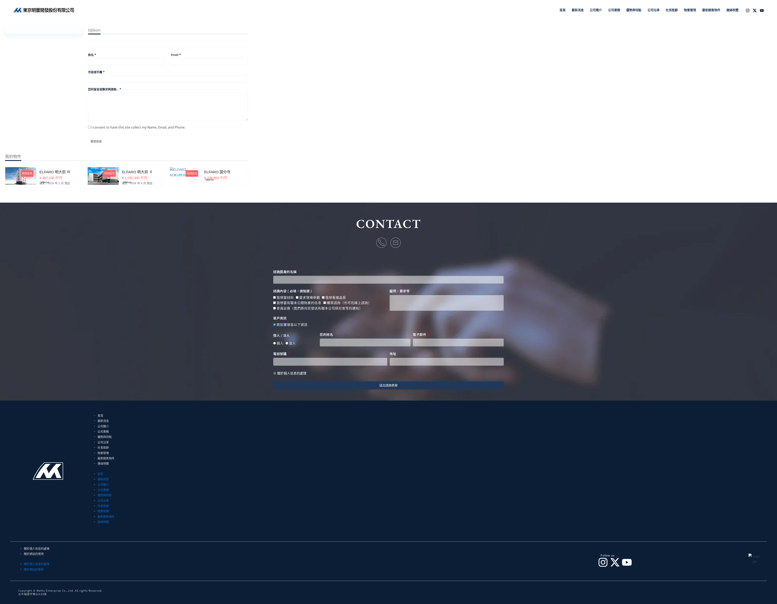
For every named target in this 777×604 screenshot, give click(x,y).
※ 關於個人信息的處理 (289, 373)
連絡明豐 (103, 463)
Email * (176, 55)
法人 (292, 343)
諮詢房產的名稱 (285, 272)
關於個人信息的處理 (36, 548)
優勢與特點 (105, 436)
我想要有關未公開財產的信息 (299, 303)
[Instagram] (748, 11)
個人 (280, 343)
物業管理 (103, 453)
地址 (393, 354)
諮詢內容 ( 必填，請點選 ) (292, 291)
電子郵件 (420, 334)
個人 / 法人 (282, 335)
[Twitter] (755, 11)
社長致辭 (103, 447)
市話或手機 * (96, 72)
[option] (44, 180)
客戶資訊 (280, 318)
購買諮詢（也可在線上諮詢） (349, 303)
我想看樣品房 (335, 297)
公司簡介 (103, 426)
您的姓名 (327, 334)
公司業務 (103, 431)
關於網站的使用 (34, 553)
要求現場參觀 (309, 297)
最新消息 (103, 420)
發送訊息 (96, 141)
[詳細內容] (79, 182)
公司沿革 (103, 442)
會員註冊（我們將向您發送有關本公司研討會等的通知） (320, 308)
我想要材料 (285, 297)
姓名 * (92, 55)
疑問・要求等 (400, 291)
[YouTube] (762, 11)
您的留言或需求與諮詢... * (104, 89)
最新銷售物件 (106, 458)
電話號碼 (280, 354)
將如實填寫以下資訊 (292, 324)
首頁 (100, 415)
